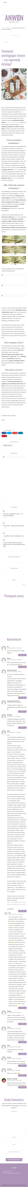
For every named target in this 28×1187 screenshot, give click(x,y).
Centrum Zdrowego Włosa (12, 122)
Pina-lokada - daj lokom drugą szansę (13, 525)
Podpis (14, 1137)
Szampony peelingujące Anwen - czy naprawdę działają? (13, 514)
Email (14, 1144)
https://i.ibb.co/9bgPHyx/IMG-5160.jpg (16, 904)
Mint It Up (15, 169)
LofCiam (9, 1069)
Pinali (8, 1045)
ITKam (9, 1027)
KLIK (20, 124)
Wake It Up (14, 178)
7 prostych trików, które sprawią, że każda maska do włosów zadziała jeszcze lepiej (14, 544)
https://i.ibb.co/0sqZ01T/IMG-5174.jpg (16, 902)
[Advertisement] (14, 618)
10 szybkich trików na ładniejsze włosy (13, 536)
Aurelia (9, 1057)
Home (2, 28)
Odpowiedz (22, 655)
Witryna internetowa (14, 1152)
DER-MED (9, 715)
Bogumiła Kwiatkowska (13, 701)
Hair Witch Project (12, 670)
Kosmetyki (8, 28)
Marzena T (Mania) (12, 1078)
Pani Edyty (17, 217)
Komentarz (14, 1111)
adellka (9, 1011)
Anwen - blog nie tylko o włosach (18, 1185)
